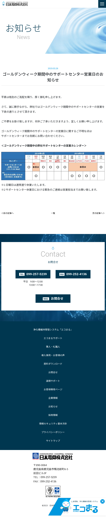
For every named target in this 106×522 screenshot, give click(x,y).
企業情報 (53, 397)
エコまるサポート (53, 338)
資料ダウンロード (53, 363)
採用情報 (53, 415)
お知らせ (53, 406)
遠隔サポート (53, 380)
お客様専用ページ (53, 389)
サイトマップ (53, 440)
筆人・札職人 (53, 346)
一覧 (53, 213)
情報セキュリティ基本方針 (53, 423)
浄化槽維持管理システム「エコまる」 (53, 329)
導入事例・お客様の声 (53, 355)
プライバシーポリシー (53, 432)
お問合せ (53, 372)
